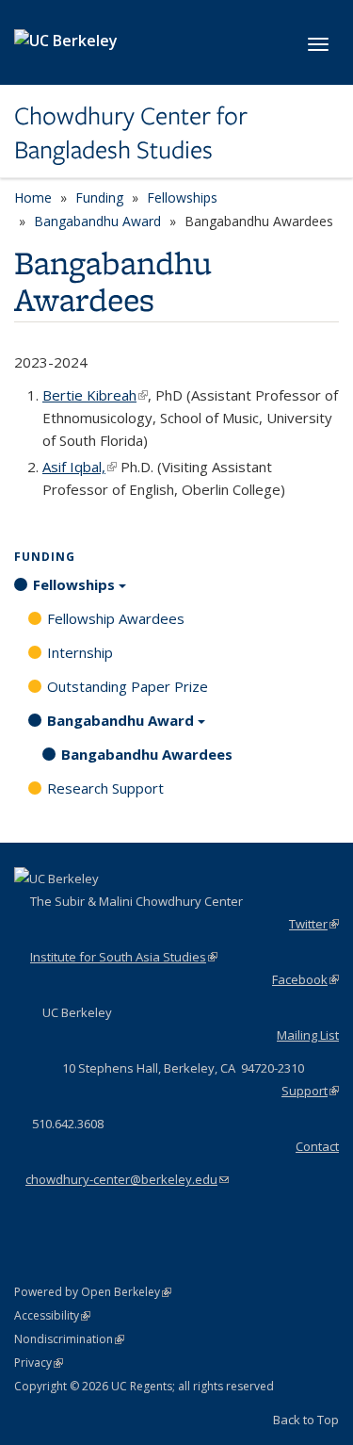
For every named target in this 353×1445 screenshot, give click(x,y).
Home (33, 197)
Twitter (314, 923)
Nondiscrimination (69, 1339)
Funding (99, 197)
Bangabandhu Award (97, 221)
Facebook (305, 979)
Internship (80, 652)
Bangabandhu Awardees (147, 754)
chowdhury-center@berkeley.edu (127, 1179)
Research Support (105, 788)
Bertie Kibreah (95, 395)
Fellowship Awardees (116, 618)
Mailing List (308, 1034)
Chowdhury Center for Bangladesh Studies (131, 133)
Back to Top (306, 1419)
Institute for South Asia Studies (123, 956)
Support (310, 1090)
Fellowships (182, 197)
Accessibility (52, 1315)
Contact (317, 1146)
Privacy (38, 1363)
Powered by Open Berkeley (92, 1292)
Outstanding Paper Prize (127, 686)
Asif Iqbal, (79, 466)
